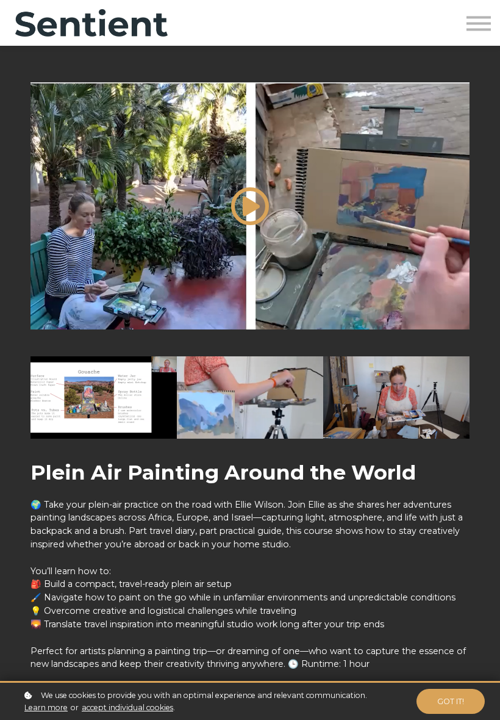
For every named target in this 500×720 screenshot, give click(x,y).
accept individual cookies (127, 707)
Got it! (450, 701)
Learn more (46, 707)
